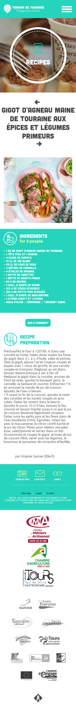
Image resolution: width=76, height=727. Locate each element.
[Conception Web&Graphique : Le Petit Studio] (38, 701)
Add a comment (38, 322)
